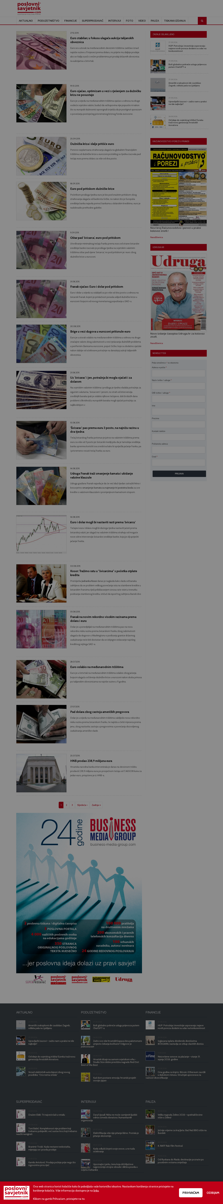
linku (96, 1190)
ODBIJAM (213, 1193)
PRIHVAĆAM (190, 1193)
